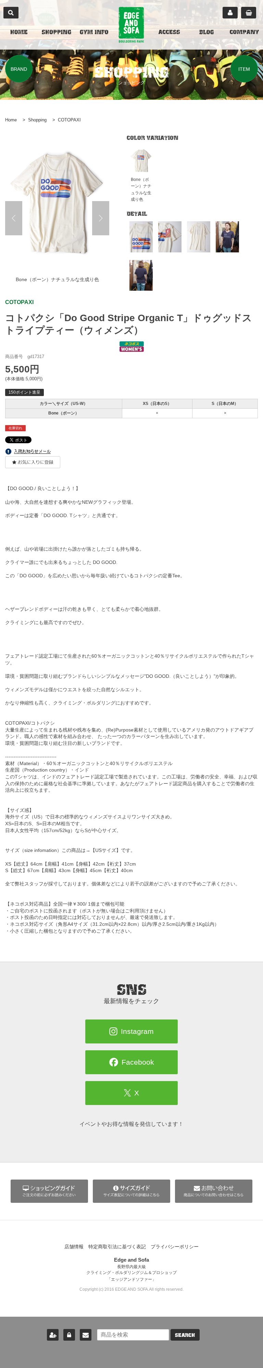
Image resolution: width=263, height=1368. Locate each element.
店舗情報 (74, 1246)
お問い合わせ (85, 1335)
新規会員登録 (53, 1335)
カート (248, 12)
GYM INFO (94, 33)
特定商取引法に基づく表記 (117, 1246)
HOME (18, 33)
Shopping (37, 119)
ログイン (69, 1335)
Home (11, 119)
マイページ (230, 12)
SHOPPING (56, 33)
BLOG (206, 33)
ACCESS (169, 33)
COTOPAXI (69, 119)
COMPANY (244, 33)
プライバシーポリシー (175, 1246)
